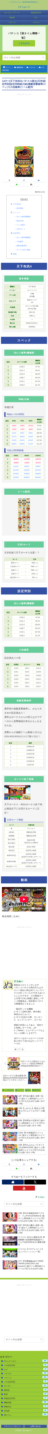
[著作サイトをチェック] (15, 1049)
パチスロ (21, 1090)
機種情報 (37, 1090)
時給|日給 (20, 221)
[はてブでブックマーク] (39, 180)
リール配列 (20, 225)
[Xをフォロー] (19, 1049)
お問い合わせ (35, 1426)
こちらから (24, 43)
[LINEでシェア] (16, 184)
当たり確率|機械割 (23, 217)
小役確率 (19, 241)
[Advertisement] (24, 119)
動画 (15, 254)
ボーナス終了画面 (23, 250)
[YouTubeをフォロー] (22, 1049)
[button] (43, 57)
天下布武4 (17, 204)
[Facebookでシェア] (24, 180)
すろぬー (18, 981)
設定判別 (16, 233)
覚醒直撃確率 (21, 246)
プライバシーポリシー (12, 1426)
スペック (16, 212)
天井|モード (20, 229)
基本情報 (19, 208)
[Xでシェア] (9, 180)
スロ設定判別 (9, 1090)
